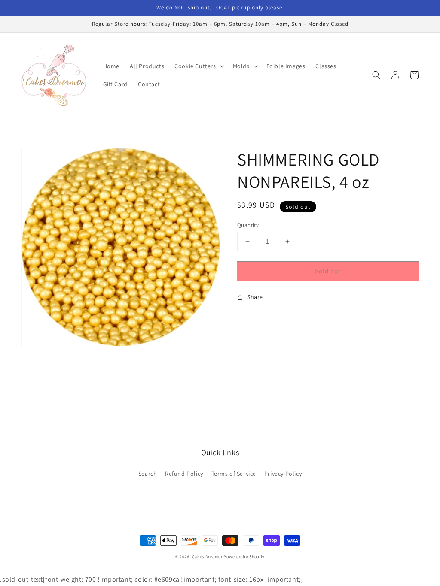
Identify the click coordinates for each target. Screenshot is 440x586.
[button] (198, 66)
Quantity (248, 225)
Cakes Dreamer (207, 556)
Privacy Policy (283, 473)
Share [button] (255, 297)
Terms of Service (234, 473)
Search (147, 473)
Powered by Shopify (244, 556)
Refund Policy (184, 473)
